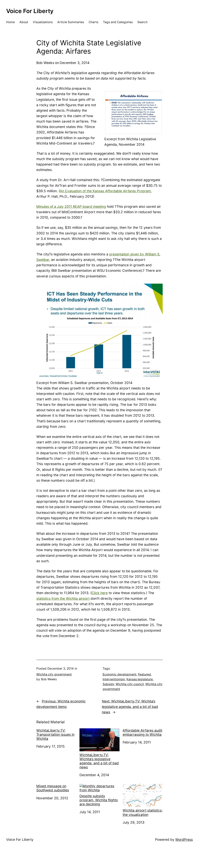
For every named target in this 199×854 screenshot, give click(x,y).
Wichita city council (130, 684)
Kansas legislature (140, 679)
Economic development (119, 674)
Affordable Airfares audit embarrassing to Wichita (142, 732)
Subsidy (108, 684)
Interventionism (114, 679)
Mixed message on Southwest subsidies (52, 788)
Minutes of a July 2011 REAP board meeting (71, 206)
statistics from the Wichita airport (63, 598)
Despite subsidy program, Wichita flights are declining (98, 800)
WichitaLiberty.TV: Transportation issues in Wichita (55, 734)
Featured (144, 674)
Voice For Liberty (29, 10)
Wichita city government (54, 674)
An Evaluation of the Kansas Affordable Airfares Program (105, 191)
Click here (100, 593)
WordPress (184, 839)
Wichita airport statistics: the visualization (142, 812)
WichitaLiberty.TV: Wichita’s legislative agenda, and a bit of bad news (99, 761)
